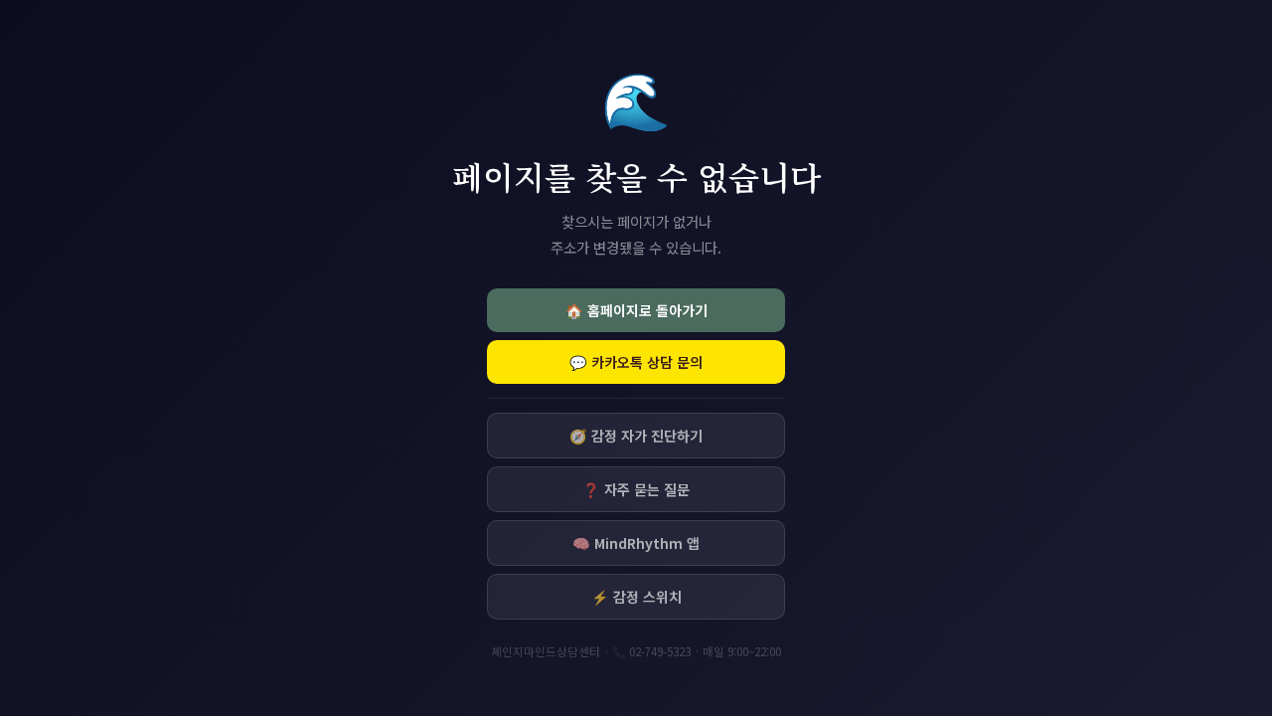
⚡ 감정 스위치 (636, 597)
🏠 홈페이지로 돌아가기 (636, 310)
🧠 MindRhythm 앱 (636, 543)
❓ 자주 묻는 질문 (636, 489)
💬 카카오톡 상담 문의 (636, 362)
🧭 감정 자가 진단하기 (636, 436)
